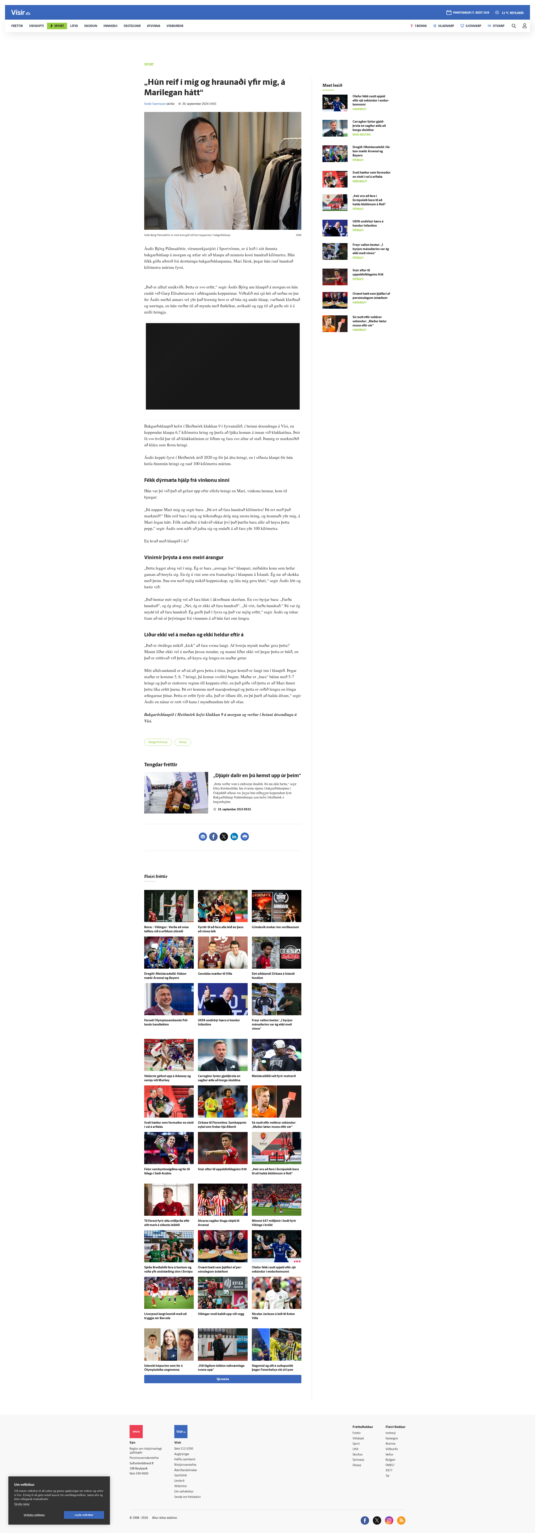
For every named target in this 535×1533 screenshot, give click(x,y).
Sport (356, 1443)
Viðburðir (392, 1449)
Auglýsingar (181, 1454)
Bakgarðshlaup (158, 742)
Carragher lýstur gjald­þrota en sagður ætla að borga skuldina (369, 126)
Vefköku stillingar (34, 1515)
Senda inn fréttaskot (187, 1497)
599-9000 (142, 1473)
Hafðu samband (184, 1459)
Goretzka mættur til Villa (215, 974)
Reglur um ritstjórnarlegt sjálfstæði (146, 1450)
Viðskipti (358, 1438)
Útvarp (357, 1465)
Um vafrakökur (184, 1491)
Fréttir (357, 1433)
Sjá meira (223, 1379)
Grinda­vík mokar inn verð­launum (275, 927)
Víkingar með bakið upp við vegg (221, 1314)
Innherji (391, 1433)
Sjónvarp (358, 1460)
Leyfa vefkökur (84, 1515)
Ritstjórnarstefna (185, 1465)
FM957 (390, 1465)
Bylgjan (390, 1460)
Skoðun (358, 1454)
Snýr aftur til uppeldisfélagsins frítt (222, 1169)
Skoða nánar (21, 1504)
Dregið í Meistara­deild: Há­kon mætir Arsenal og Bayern (371, 151)
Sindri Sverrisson (155, 104)
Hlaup (183, 742)
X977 (389, 1470)
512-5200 (187, 1449)
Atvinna (390, 1443)
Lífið (355, 1449)
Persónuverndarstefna (144, 1458)
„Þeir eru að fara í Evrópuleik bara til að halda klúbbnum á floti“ (369, 200)
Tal (387, 1476)
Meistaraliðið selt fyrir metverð (274, 1076)
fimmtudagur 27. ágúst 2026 (471, 13)
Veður (389, 1454)
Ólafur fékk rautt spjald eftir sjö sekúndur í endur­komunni (371, 101)
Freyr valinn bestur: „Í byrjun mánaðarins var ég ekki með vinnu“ (272, 1024)
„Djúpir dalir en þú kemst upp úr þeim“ (257, 775)
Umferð (179, 1481)
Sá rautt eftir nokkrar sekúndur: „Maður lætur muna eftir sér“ (370, 321)
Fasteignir (392, 1438)
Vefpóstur (180, 1486)
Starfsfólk (180, 1475)
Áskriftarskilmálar (185, 1470)
